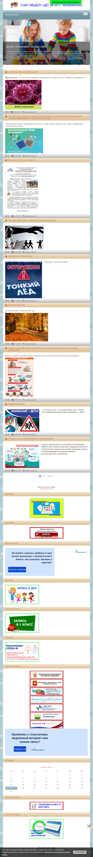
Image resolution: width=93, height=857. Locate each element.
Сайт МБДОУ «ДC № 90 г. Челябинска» (52, 5)
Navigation (12, 15)
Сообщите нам (20, 749)
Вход (51, 489)
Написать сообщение (17, 569)
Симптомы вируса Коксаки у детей (22, 72)
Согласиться (79, 852)
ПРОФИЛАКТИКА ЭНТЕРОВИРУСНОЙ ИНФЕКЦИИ (30, 439)
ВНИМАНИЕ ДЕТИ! (16, 404)
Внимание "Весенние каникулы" (21, 160)
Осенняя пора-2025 (16, 305)
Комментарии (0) (29, 112)
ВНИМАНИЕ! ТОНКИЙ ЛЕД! (20, 256)
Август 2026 (46, 767)
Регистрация (44, 489)
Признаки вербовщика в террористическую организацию (32, 220)
